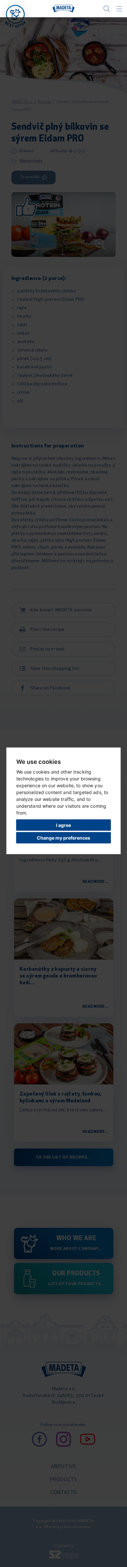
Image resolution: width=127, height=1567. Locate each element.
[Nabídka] (15, 14)
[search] (106, 8)
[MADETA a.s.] (63, 8)
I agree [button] (63, 825)
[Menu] (119, 8)
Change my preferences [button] (63, 837)
